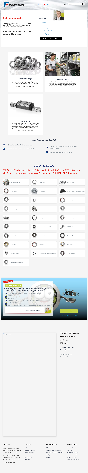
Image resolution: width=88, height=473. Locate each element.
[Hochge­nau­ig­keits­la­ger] (72, 200)
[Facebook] (38, 4)
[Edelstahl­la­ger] (44, 191)
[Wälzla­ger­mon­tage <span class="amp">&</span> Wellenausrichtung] (44, 253)
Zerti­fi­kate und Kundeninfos (53, 450)
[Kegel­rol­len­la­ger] (16, 209)
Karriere (69, 450)
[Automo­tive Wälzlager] (62, 64)
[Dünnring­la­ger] (16, 191)
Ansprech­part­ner (71, 457)
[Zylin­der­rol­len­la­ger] (72, 253)
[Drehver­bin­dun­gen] (72, 182)
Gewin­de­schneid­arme (48, 31)
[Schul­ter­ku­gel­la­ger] (16, 244)
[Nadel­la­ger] (44, 218)
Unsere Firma (71, 448)
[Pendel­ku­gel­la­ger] (72, 218)
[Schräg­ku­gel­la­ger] (44, 236)
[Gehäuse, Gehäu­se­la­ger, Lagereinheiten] (72, 191)
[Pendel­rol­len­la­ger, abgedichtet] (44, 227)
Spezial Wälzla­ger (29, 452)
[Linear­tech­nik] (25, 105)
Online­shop (27, 448)
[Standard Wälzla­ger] (25, 63)
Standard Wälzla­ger (29, 450)
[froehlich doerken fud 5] (14, 4)
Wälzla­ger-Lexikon (51, 448)
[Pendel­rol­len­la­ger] (16, 227)
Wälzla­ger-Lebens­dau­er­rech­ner (54, 452)
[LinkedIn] (48, 4)
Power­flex (27, 459)
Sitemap (48, 457)
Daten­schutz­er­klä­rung (73, 459)
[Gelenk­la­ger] (16, 200)
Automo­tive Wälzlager (30, 455)
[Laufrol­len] (72, 209)
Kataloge (48, 455)
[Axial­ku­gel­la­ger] (44, 182)
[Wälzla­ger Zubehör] (16, 253)
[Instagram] (41, 4)
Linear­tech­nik (28, 457)
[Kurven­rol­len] (44, 209)
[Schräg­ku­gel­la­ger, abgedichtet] (72, 236)
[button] (65, 4)
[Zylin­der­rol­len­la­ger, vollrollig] (16, 262)
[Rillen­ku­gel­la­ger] (16, 236)
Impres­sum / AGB (72, 455)
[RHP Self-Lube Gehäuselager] (72, 227)
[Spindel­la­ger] (44, 244)
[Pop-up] (58, 15)
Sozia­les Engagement (73, 452)
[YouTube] (45, 4)
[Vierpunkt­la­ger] (72, 244)
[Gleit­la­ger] (44, 200)
